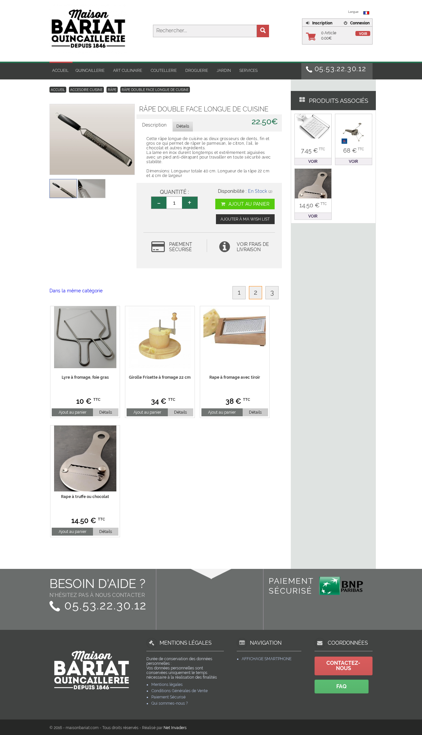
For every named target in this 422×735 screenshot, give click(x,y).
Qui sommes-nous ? (169, 703)
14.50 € (313, 205)
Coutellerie (164, 70)
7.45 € (313, 150)
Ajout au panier (248, 204)
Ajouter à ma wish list (245, 219)
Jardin (224, 70)
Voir (363, 34)
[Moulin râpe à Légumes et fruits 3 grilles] (353, 132)
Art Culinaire (127, 70)
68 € (353, 150)
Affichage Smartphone (266, 659)
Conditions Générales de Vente (179, 691)
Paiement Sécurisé (168, 697)
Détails (105, 412)
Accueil (60, 70)
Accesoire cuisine (86, 90)
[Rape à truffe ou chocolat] (313, 190)
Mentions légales (167, 684)
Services (248, 70)
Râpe (112, 90)
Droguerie (196, 70)
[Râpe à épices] (313, 126)
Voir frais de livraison (253, 247)
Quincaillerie (90, 70)
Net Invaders (175, 727)
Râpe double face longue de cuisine (155, 90)
